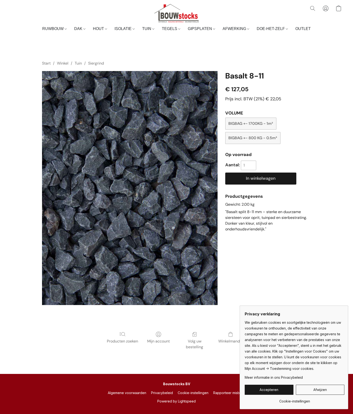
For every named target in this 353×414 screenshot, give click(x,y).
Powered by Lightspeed (176, 401)
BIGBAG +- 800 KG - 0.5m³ (252, 137)
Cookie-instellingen (193, 393)
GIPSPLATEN (200, 29)
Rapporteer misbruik (229, 393)
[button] (176, 13)
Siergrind (96, 63)
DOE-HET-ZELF (271, 29)
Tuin (78, 63)
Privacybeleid (162, 393)
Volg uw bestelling (194, 344)
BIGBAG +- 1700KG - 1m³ (250, 123)
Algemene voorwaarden (127, 393)
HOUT (99, 29)
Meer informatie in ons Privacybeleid (274, 377)
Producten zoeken (122, 341)
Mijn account (158, 341)
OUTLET (303, 29)
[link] (294, 399)
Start (46, 63)
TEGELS (170, 29)
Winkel (62, 63)
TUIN (147, 29)
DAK (78, 29)
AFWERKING (235, 29)
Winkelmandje (230, 341)
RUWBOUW (53, 29)
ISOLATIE (124, 29)
